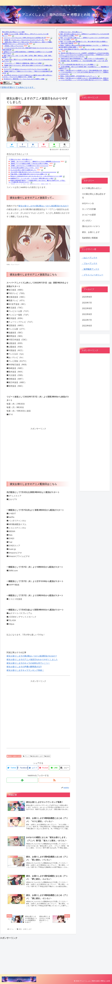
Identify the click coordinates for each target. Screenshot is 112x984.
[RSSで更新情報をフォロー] (54, 780)
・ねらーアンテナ (89, 258)
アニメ (27, 756)
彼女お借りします (37, 756)
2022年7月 (87, 320)
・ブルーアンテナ (89, 263)
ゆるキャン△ (88, 203)
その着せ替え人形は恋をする (94, 196)
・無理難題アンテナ (90, 269)
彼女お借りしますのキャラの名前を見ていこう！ (28, 663)
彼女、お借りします (15, 756)
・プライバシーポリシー (92, 275)
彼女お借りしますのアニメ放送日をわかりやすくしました (32, 659)
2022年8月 (87, 314)
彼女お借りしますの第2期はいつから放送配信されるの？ (43, 206)
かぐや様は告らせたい (92, 188)
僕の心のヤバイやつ (91, 226)
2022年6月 (87, 325)
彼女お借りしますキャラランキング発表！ (25, 670)
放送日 (48, 756)
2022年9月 (87, 308)
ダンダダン (87, 220)
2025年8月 (87, 297)
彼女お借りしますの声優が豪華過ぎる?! (24, 666)
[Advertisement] (38, 449)
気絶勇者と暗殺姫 (90, 238)
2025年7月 (87, 303)
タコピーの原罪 (89, 215)
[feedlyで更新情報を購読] (22, 780)
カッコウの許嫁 (89, 209)
